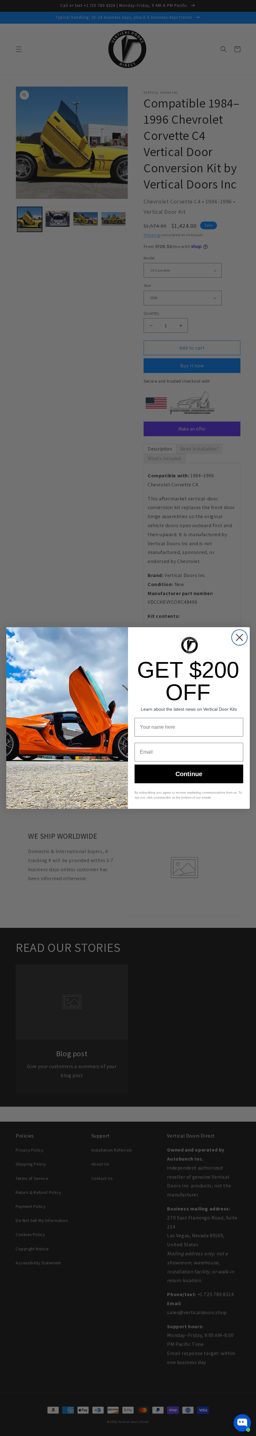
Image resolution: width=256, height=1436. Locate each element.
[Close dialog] (239, 637)
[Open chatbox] (242, 1423)
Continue (188, 773)
